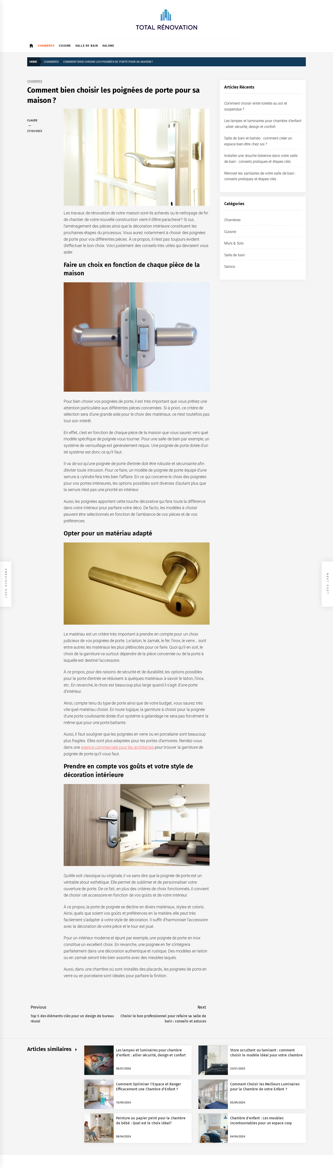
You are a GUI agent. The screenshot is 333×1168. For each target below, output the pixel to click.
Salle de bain (86, 45)
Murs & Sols (234, 243)
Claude (32, 120)
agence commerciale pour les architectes (117, 747)
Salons (108, 45)
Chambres (46, 45)
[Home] (31, 46)
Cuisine (65, 45)
